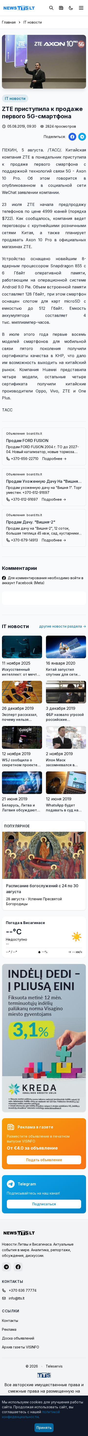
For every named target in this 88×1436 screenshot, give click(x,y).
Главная (9, 22)
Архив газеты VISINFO (20, 1347)
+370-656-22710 (24, 458)
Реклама (9, 1329)
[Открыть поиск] (51, 7)
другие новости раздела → (62, 626)
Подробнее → (54, 458)
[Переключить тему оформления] (70, 7)
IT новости (32, 22)
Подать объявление (44, 1160)
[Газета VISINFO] (61, 7)
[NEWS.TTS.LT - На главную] (19, 7)
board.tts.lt (34, 433)
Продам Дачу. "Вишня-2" (30, 522)
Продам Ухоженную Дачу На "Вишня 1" (42, 481)
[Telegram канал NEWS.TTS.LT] (6, 1266)
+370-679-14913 (24, 540)
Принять (44, 1427)
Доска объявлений (18, 1338)
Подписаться (44, 1204)
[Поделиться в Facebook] (72, 137)
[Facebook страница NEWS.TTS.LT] (18, 1266)
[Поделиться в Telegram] (82, 137)
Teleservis (54, 1366)
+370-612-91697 (24, 499)
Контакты (10, 1320)
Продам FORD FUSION (27, 440)
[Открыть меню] (81, 8)
